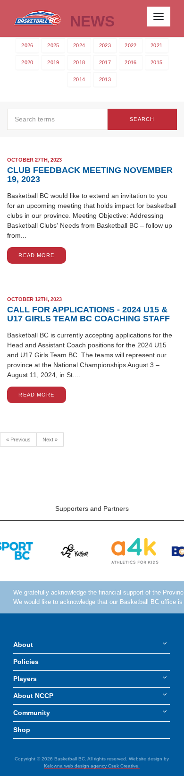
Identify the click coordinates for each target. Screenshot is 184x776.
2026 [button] (27, 45)
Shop (21, 729)
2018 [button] (79, 62)
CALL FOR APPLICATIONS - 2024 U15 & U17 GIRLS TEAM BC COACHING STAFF (88, 314)
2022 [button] (130, 45)
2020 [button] (27, 62)
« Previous (18, 439)
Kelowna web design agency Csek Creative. (92, 765)
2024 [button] (79, 45)
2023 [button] (105, 45)
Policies (26, 661)
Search (142, 119)
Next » (50, 439)
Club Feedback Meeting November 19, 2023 (90, 174)
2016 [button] (130, 62)
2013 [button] (105, 79)
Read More (36, 255)
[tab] (27, 45)
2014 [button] (79, 79)
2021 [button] (156, 45)
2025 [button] (53, 45)
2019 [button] (53, 62)
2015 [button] (156, 62)
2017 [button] (105, 62)
